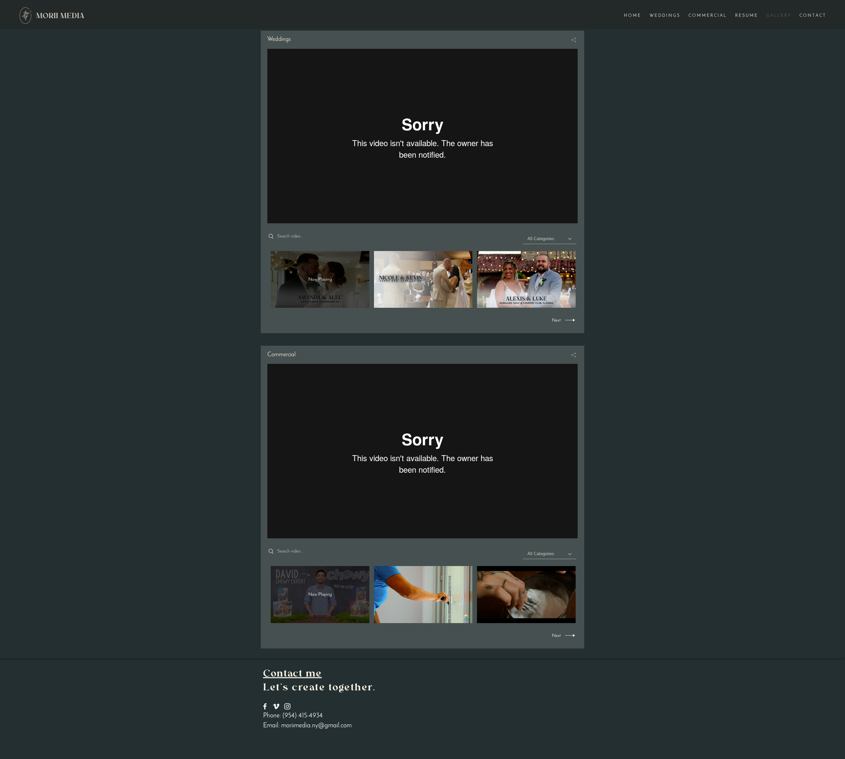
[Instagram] (287, 706)
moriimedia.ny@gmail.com (316, 725)
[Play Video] (423, 279)
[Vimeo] (422, 136)
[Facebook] (265, 706)
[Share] (571, 40)
